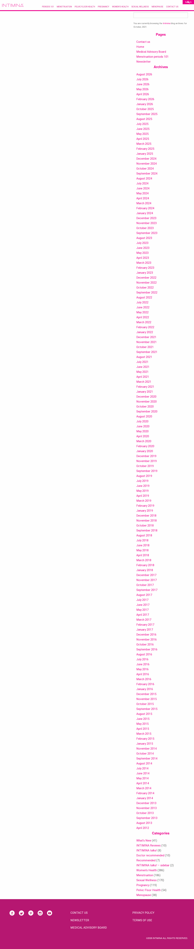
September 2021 (146, 352)
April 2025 (142, 139)
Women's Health (146, 870)
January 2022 (144, 332)
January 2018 (144, 570)
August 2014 (144, 763)
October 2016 (145, 644)
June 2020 (142, 426)
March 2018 (143, 560)
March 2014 (143, 788)
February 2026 (145, 99)
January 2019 (144, 510)
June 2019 (142, 486)
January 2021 (144, 391)
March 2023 (143, 262)
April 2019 (142, 495)
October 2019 (145, 466)
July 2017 (142, 600)
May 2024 (142, 193)
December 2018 (146, 515)
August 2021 (144, 357)
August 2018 (144, 535)
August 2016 (144, 654)
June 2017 (142, 605)
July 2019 (142, 481)
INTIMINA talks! (146, 850)
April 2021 (142, 376)
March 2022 (143, 322)
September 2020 (146, 411)
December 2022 (146, 277)
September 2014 (146, 758)
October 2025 (145, 109)
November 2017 (146, 580)
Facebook (12, 913)
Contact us (143, 41)
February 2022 (145, 327)
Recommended (146, 860)
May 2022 (142, 312)
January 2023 (144, 272)
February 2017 (145, 624)
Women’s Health (120, 7)
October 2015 (145, 704)
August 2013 (144, 823)
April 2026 (142, 94)
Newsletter (143, 61)
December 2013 (146, 803)
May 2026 (142, 89)
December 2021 (146, 337)
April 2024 (142, 198)
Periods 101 (48, 7)
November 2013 (146, 808)
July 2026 (142, 79)
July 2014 (142, 768)
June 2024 (142, 188)
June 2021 (142, 367)
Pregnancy (103, 7)
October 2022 (145, 287)
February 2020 (145, 446)
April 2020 (142, 436)
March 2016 (143, 679)
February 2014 (145, 793)
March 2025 (143, 143)
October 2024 (145, 168)
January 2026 (144, 104)
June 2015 (142, 719)
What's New (143, 840)
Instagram (40, 913)
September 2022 (146, 292)
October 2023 (145, 228)
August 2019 (144, 476)
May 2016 (142, 669)
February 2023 (145, 267)
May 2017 (142, 609)
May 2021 (142, 372)
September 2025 (146, 114)
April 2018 (142, 555)
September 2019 (146, 471)
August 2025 (144, 119)
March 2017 (143, 619)
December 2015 (146, 694)
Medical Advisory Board (151, 51)
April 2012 (142, 828)
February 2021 (145, 386)
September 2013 (146, 818)
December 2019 (146, 456)
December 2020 (146, 396)
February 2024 (145, 208)
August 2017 (144, 595)
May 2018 (142, 550)
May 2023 (142, 253)
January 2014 (144, 798)
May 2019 (142, 490)
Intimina (166, 23)
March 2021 (143, 381)
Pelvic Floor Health (85, 7)
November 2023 (146, 223)
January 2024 (144, 213)
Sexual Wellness (140, 7)
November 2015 (146, 699)
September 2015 (146, 709)
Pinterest (30, 913)
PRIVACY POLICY (143, 912)
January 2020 (144, 451)
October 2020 (145, 406)
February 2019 (145, 505)
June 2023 (142, 248)
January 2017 (144, 629)
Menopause (157, 7)
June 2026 (142, 84)
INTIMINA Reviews (148, 845)
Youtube (49, 913)
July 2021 (142, 362)
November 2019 (146, 461)
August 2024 (144, 178)
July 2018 (142, 540)
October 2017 (145, 585)
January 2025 (144, 153)
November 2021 (146, 342)
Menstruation (64, 7)
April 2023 (142, 257)
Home (140, 46)
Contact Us (172, 7)
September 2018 (146, 530)
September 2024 (146, 173)
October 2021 (145, 347)
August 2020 (144, 416)
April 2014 (142, 783)
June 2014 (142, 773)
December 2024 (146, 158)
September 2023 (146, 233)
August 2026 (144, 74)
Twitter (21, 913)
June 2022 (142, 307)
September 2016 (146, 649)
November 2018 (146, 520)
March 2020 (143, 441)
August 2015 (144, 714)
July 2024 (142, 183)
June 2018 (142, 545)
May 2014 (142, 778)
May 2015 (142, 723)
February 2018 (145, 565)
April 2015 (142, 728)
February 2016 (145, 684)
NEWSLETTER (79, 920)
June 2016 (142, 664)
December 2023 (146, 218)
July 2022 (142, 302)
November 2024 (146, 163)
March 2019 (143, 500)
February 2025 (145, 148)
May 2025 (142, 134)
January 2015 (144, 743)
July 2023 (142, 243)
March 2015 (143, 733)
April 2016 (142, 674)
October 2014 (145, 753)
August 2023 (144, 238)
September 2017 (146, 590)
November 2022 (146, 282)
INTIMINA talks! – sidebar (152, 865)
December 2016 (146, 634)
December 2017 (146, 575)
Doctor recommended (150, 855)
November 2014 (146, 748)
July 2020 (142, 421)
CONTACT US (79, 912)
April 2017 (142, 614)
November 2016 (146, 639)
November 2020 (146, 401)
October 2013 (145, 813)
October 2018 (145, 525)
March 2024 (143, 203)
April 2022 (142, 317)
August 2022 (144, 297)
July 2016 (142, 659)
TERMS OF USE (142, 920)
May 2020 (142, 431)
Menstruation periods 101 (152, 56)
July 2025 (142, 124)
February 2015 (145, 738)
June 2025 (142, 129)
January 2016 (144, 689)
